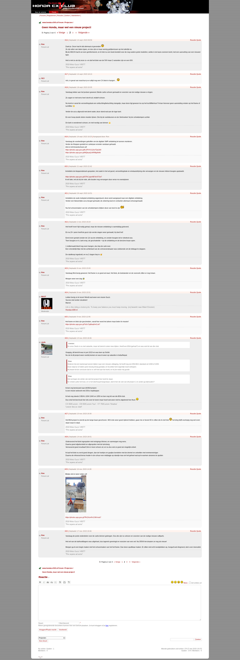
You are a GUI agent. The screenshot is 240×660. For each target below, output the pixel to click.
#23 (66, 268)
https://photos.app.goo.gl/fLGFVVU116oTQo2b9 (83, 150)
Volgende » (83, 32)
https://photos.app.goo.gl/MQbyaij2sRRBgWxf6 (83, 153)
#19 (66, 137)
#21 (66, 193)
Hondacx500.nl (72, 310)
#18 (66, 87)
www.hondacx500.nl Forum (52, 22)
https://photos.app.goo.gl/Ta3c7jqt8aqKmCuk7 (82, 324)
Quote (198, 40)
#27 (66, 414)
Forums (43, 16)
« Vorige (61, 32)
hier (107, 626)
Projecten (68, 22)
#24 (66, 292)
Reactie (60, 16)
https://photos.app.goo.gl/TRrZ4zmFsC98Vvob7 (83, 517)
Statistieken (75, 16)
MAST (43, 297)
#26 (66, 338)
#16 (66, 40)
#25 (66, 317)
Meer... (186, 583)
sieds (43, 342)
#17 (66, 74)
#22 (66, 222)
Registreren (51, 16)
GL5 (42, 78)
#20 (66, 166)
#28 (66, 437)
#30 (66, 531)
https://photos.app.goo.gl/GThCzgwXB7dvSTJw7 (83, 177)
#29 (66, 469)
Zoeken (67, 16)
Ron (42, 44)
